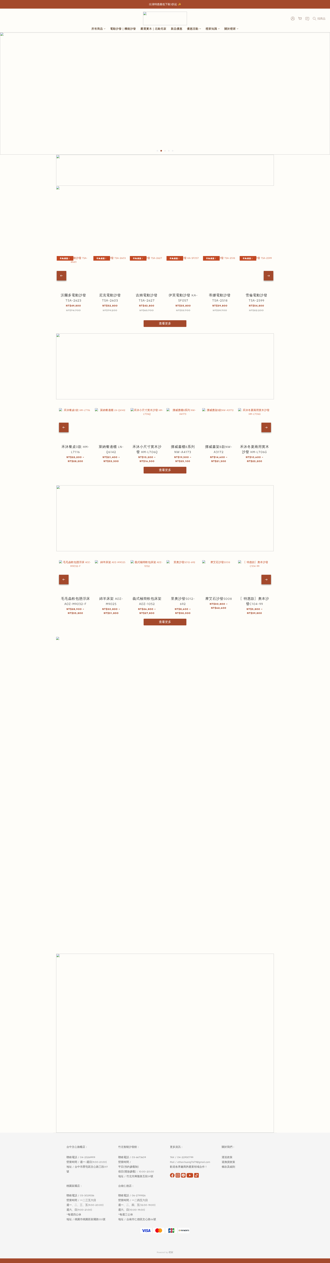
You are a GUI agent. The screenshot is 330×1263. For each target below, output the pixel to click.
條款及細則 (229, 1167)
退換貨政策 (228, 1162)
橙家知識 (211, 29)
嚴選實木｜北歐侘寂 (153, 29)
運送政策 (227, 1157)
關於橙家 (230, 29)
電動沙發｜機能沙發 (123, 29)
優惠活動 (192, 29)
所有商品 (97, 29)
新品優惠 (176, 29)
